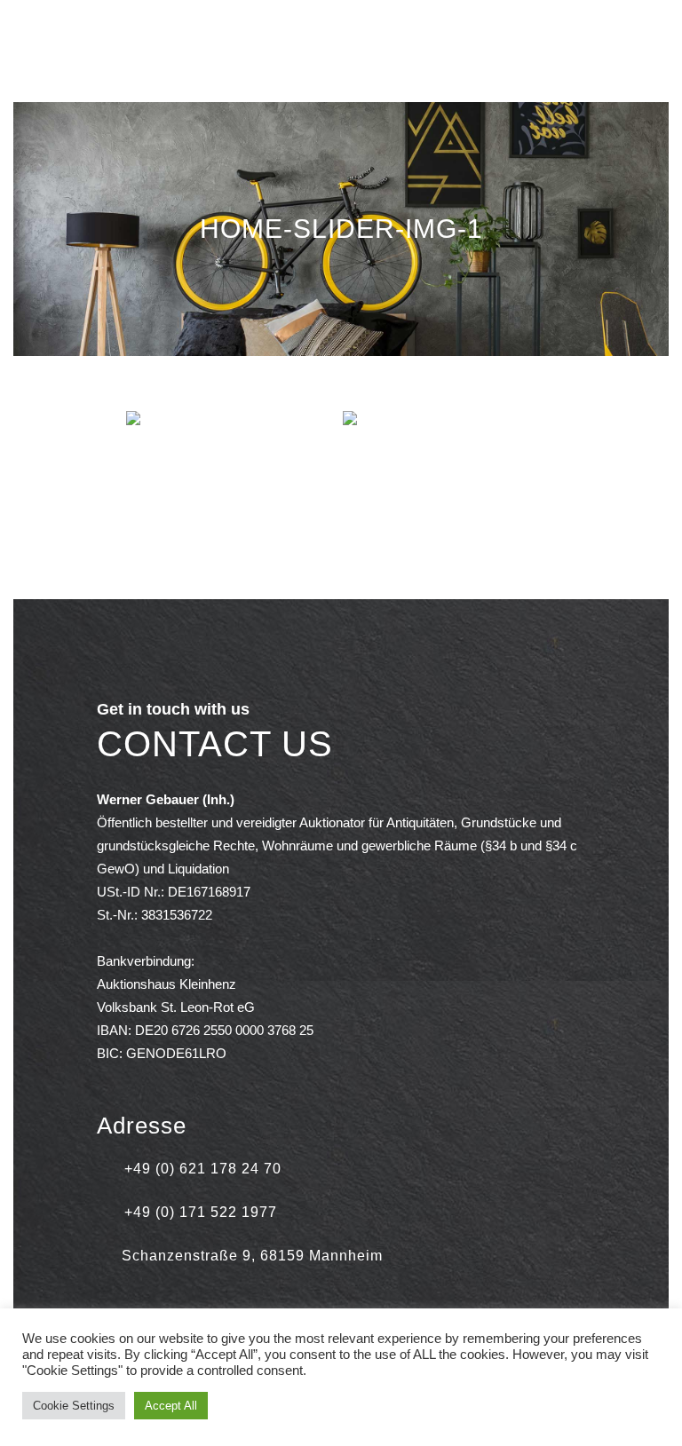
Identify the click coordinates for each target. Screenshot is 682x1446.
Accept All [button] (171, 1405)
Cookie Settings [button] (74, 1405)
